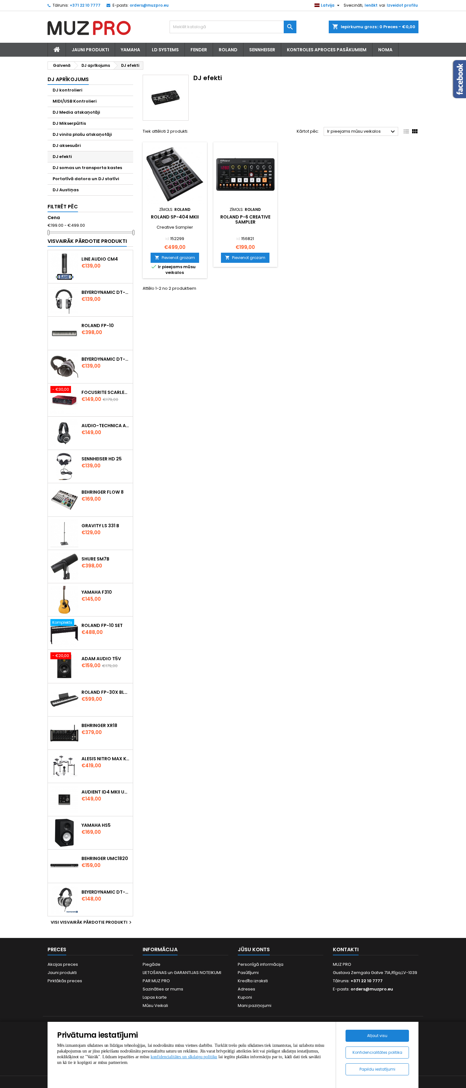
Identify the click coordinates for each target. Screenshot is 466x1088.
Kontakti (346, 949)
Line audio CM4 (99, 259)
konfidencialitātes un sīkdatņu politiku (184, 1056)
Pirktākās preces (65, 981)
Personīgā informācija (260, 964)
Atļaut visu (377, 1035)
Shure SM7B (95, 558)
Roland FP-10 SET (102, 625)
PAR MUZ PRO (156, 981)
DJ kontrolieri (67, 90)
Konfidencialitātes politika (377, 1052)
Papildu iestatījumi (377, 1069)
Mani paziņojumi (254, 1006)
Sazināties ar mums (163, 989)
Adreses (246, 989)
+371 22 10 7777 (85, 5)
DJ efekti (62, 157)
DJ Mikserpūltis (69, 123)
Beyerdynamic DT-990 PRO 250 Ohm (105, 892)
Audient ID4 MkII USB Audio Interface (105, 791)
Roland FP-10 (97, 325)
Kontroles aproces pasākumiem (326, 50)
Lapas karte (155, 997)
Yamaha (130, 50)
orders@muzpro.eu (149, 5)
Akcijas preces (63, 964)
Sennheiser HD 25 (101, 458)
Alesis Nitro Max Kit (105, 758)
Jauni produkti (62, 973)
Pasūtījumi (248, 973)
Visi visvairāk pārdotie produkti (92, 922)
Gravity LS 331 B (100, 525)
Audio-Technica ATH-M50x (105, 425)
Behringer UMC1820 (104, 858)
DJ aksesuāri (67, 145)
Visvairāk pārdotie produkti (87, 241)
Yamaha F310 (96, 592)
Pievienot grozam (175, 257)
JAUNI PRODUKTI (90, 50)
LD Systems (165, 50)
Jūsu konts (254, 949)
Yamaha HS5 (96, 825)
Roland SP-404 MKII (175, 217)
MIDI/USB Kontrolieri (75, 101)
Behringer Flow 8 (102, 492)
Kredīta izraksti (253, 981)
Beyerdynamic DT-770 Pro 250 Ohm (105, 359)
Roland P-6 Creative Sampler (245, 219)
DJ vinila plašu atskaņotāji (82, 134)
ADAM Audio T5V (101, 658)
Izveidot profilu (402, 5)
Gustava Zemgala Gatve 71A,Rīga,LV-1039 (375, 973)
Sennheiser (262, 50)
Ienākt (371, 5)
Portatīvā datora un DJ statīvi (86, 179)
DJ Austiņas (66, 190)
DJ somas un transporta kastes (87, 168)
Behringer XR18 (99, 725)
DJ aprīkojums (68, 79)
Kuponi (245, 997)
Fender (199, 50)
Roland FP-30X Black (105, 692)
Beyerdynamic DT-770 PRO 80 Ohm (105, 292)
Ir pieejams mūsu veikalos (362, 132)
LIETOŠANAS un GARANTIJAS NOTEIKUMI (182, 973)
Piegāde (151, 964)
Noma (385, 50)
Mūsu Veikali (155, 1006)
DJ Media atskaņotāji (76, 112)
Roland (228, 50)
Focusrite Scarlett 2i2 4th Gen (105, 392)
